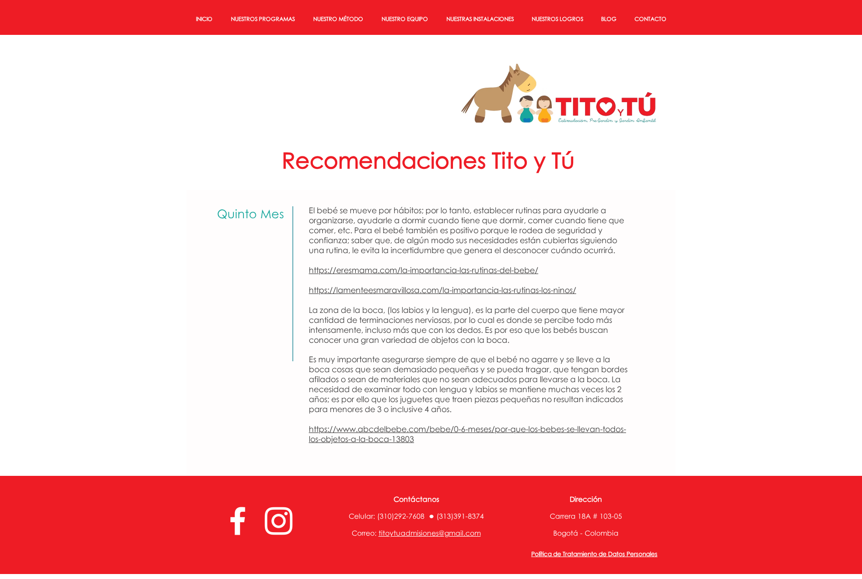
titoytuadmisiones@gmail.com (430, 533)
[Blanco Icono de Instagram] (278, 521)
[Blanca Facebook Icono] (237, 521)
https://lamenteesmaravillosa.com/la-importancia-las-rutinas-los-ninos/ (442, 290)
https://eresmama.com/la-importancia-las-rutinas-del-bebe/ (423, 270)
